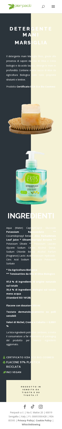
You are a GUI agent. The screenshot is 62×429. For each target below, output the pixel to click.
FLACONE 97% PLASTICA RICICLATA (23, 364)
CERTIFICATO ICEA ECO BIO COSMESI (30, 357)
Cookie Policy (44, 420)
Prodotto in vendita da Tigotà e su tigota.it (31, 391)
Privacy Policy (26, 420)
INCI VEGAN (13, 372)
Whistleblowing (31, 424)
